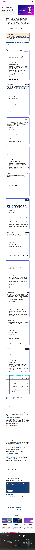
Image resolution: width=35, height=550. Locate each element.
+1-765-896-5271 (27, 539)
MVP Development (9, 542)
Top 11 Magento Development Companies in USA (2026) (7, 525)
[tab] (17, 509)
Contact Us (10, 490)
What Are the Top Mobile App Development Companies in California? (17, 36)
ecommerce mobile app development (17, 88)
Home (2, 532)
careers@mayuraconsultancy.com (27, 543)
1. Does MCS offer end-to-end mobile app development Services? (16, 509)
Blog (4, 532)
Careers (2, 539)
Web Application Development (9, 537)
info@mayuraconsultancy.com (28, 536)
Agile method (16, 447)
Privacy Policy (3, 540)
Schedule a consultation (22, 505)
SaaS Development (9, 541)
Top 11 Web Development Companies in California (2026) (28, 525)
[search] (31, 1)
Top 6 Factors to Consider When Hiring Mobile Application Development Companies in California (18, 38)
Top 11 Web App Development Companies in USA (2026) (18, 525)
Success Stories (17, 539)
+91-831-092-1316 (28, 541)
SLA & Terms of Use (3, 542)
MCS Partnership (17, 540)
